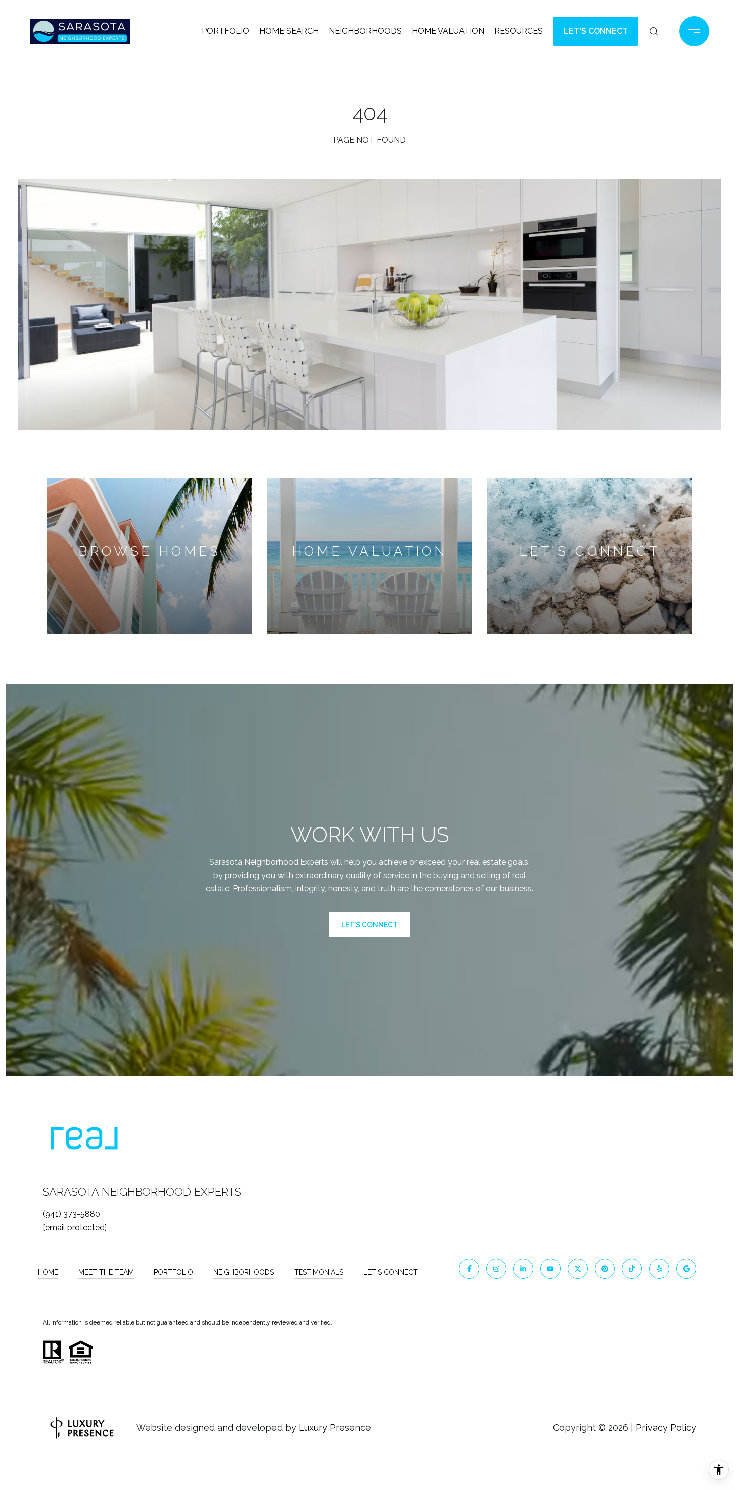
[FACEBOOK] (469, 1269)
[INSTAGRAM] (496, 1269)
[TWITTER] (578, 1269)
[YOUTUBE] (550, 1269)
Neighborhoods (365, 31)
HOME (48, 1272)
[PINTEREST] (605, 1269)
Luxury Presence (335, 1427)
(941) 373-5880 (71, 1214)
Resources (518, 31)
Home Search (289, 31)
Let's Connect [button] (596, 31)
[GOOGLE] (686, 1269)
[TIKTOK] (632, 1269)
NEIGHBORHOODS (243, 1272)
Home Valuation (448, 31)
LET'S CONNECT (390, 1272)
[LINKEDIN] (523, 1269)
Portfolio (225, 31)
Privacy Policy (666, 1427)
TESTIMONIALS (318, 1272)
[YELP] (659, 1269)
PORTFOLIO (173, 1272)
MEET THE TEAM (106, 1272)
